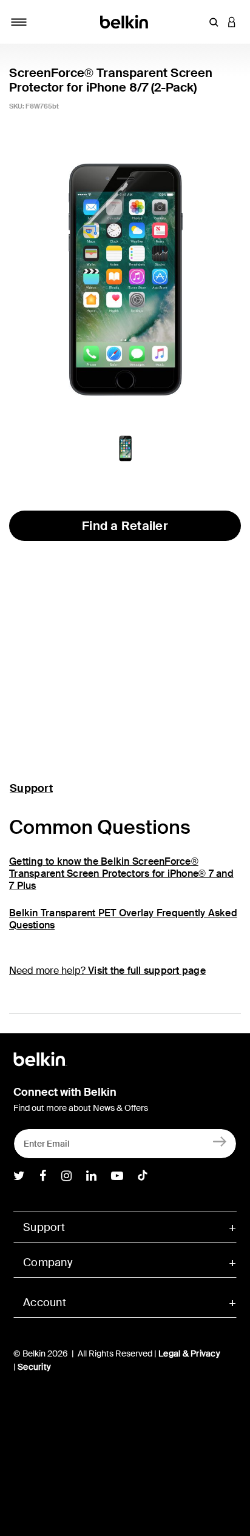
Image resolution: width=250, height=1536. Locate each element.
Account (44, 1302)
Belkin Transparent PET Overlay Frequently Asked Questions (123, 919)
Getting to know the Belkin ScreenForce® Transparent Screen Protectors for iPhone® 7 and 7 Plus (121, 873)
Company (47, 1262)
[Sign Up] (220, 1141)
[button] (213, 22)
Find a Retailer (125, 526)
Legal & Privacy (189, 1353)
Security (34, 1366)
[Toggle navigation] (19, 22)
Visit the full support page (147, 970)
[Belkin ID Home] (125, 21)
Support (31, 788)
